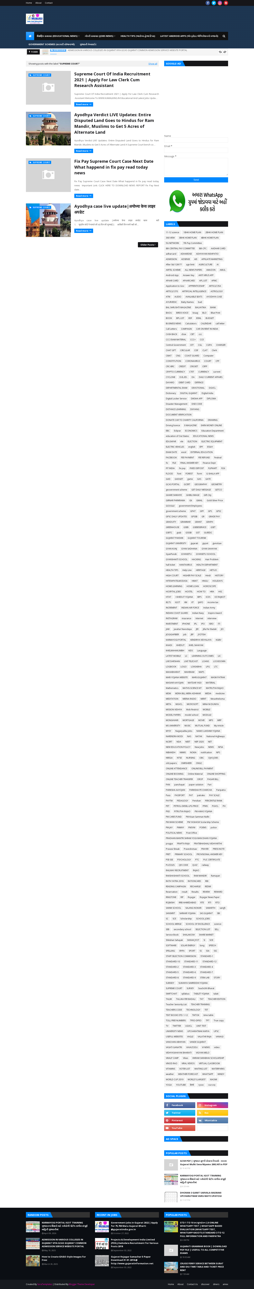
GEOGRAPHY (201, 484)
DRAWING (213, 420)
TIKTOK (195, 1015)
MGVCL (179, 704)
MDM (168, 693)
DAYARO (170, 382)
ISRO (211, 623)
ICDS (208, 596)
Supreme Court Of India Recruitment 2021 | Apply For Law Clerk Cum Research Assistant (112, 79)
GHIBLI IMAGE (192, 495)
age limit (190, 264)
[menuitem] (30, 36)
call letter (220, 323)
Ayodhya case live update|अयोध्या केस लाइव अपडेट (114, 209)
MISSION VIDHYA (174, 709)
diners (216, 1284)
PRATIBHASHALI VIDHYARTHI (208, 843)
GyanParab (171, 554)
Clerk (214, 350)
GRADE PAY (214, 516)
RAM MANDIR (200, 875)
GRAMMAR (185, 521)
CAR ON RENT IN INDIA (207, 328)
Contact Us (192, 1284)
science (217, 924)
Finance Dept (209, 462)
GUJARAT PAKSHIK (174, 537)
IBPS (199, 596)
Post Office (191, 832)
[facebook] (208, 3)
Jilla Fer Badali (210, 629)
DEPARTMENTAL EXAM (176, 387)
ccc (200, 334)
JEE (197, 629)
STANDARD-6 (189, 972)
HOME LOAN (193, 586)
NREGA (169, 757)
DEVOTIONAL (198, 387)
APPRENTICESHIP (197, 286)
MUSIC (188, 725)
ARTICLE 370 (172, 291)
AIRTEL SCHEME (173, 269)
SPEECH (212, 945)
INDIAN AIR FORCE (190, 607)
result (184, 891)
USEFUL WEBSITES (174, 1036)
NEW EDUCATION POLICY (178, 747)
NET (210, 741)
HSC (220, 591)
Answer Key (188, 275)
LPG (208, 666)
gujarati (194, 543)
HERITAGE (200, 570)
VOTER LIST (184, 1068)
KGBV (218, 639)
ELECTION (192, 441)
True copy (219, 1020)
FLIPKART (212, 468)
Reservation (171, 891)
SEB (167, 929)
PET (167, 806)
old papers (171, 763)
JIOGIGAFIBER (172, 634)
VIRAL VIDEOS (188, 1063)
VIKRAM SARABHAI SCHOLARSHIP (208, 1058)
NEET (187, 741)
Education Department (212, 430)
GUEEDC (208, 532)
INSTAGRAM (171, 618)
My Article (219, 725)
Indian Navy (198, 613)
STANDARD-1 (206, 956)
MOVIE (201, 720)
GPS (210, 511)
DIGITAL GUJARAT (188, 393)
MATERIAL (210, 682)
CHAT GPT (171, 350)
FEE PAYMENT (187, 457)
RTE (202, 902)
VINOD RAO (171, 1063)
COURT (207, 361)
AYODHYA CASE (214, 296)
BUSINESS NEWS (173, 323)
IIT (192, 602)
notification (206, 752)
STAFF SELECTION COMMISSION (181, 956)
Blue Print (215, 312)
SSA (207, 950)
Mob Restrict (192, 709)
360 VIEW (170, 237)
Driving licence (173, 425)
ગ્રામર (201, 1084)
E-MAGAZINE (190, 425)
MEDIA (208, 693)
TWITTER (177, 1025)
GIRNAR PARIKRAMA (175, 500)
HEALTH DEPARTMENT (207, 564)
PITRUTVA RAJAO (182, 811)
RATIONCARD (194, 881)
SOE (211, 940)
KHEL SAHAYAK (196, 645)
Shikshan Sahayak (174, 940)
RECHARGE (195, 886)
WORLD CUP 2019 (174, 1079)
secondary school (182, 929)
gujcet (205, 543)
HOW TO (201, 591)
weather (170, 1074)
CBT (192, 334)
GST (198, 532)
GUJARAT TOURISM (197, 537)
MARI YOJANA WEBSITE (177, 677)
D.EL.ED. (183, 377)
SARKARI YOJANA (187, 913)
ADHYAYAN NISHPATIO (207, 253)
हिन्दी (192, 1084)
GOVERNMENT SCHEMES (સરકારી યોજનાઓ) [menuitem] (52, 44)
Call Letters (171, 328)
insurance (186, 618)
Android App (172, 275)
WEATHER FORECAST (188, 1074)
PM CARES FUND (174, 816)
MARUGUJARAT (199, 677)
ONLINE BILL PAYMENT (202, 768)
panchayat (179, 784)
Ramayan (215, 875)
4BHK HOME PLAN (210, 237)
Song (202, 945)
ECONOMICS (191, 430)
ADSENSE (185, 259)
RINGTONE (171, 897)
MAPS (201, 672)
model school (191, 714)
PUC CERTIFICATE (211, 859)
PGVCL (215, 806)
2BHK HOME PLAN (214, 232)
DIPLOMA (211, 398)
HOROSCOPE (209, 586)
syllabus (185, 993)
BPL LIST (180, 318)
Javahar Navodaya (183, 629)
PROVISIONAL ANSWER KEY (209, 854)
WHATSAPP (207, 1074)
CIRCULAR (185, 350)
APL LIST (203, 280)
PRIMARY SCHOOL (183, 854)
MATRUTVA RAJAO (215, 688)
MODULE (207, 714)
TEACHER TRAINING (200, 1004)
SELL (217, 929)
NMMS (183, 752)
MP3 (211, 720)
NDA (179, 741)
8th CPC (203, 248)
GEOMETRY (216, 484)
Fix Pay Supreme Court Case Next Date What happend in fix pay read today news (113, 167)
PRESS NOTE (218, 848)
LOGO (184, 666)
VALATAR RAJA (204, 1036)
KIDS (191, 650)
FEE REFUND (204, 457)
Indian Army (209, 607)
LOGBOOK (171, 666)
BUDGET (210, 318)
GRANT (198, 521)
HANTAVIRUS (185, 564)
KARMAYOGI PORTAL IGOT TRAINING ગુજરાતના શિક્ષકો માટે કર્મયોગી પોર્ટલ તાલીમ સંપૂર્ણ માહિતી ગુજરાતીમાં (203, 1179)
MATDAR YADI (194, 682)
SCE (174, 918)
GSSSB (189, 532)
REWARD (218, 891)
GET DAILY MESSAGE (201, 489)
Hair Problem (211, 559)
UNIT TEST (201, 1025)
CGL (200, 344)
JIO (222, 629)
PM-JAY (169, 827)
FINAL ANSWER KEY (189, 462)
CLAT (205, 350)
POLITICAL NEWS (174, 832)
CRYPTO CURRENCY (175, 371)
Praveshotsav (190, 848)
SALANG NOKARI (193, 907)
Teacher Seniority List (176, 1004)
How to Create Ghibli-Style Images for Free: (80, 51)
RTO (217, 902)
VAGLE (190, 1036)
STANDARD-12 (210, 961)
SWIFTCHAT (171, 993)
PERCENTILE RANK (213, 800)
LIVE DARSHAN (173, 661)
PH (224, 806)
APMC (214, 280)
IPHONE (186, 623)
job (184, 634)
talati (216, 993)
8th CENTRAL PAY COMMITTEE (180, 248)
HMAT (195, 580)
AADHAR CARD (218, 248)
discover (205, 1284)
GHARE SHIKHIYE (174, 495)
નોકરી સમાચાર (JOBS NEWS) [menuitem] (99, 36)
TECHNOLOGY (193, 1009)
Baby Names (187, 302)
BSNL (198, 318)
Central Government (176, 344)
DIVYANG (194, 409)
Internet (199, 618)
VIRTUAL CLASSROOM (209, 1063)
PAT (191, 795)
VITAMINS (170, 1068)
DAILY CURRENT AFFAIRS (210, 377)
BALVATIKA (200, 307)
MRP (219, 720)
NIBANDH (170, 752)
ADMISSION (171, 259)
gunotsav (217, 543)
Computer (209, 355)
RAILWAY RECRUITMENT (177, 870)
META (168, 704)
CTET (191, 371)
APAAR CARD (172, 280)
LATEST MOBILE (173, 655)
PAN (168, 784)
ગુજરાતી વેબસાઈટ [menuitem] (88, 44)
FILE (174, 462)
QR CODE (183, 865)
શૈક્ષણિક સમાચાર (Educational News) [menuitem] (57, 36)
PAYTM (169, 800)
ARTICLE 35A (215, 286)
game (190, 479)
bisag (195, 312)
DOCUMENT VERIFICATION (178, 414)
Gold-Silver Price (215, 500)
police (214, 827)
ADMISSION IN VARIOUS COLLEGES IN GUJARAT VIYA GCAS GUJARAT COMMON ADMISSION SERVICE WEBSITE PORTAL (64, 1243)
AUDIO (178, 296)
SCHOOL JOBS (203, 918)
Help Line (187, 570)
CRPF (204, 366)
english (191, 446)
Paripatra (220, 789)
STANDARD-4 (206, 966)
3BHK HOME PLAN (188, 237)
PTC (197, 859)
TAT (202, 999)
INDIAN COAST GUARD (177, 613)
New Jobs (199, 747)
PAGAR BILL (213, 779)
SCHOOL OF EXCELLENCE (198, 924)
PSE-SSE (169, 859)
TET (206, 1009)
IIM (185, 602)
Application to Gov (175, 286)
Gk (190, 500)
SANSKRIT (170, 913)
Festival (218, 457)
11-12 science (172, 232)
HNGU (205, 580)
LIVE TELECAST (191, 661)
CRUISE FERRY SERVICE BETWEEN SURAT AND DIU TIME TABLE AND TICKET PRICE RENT (202, 1267)
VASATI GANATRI (174, 1047)
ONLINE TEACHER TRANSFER (179, 779)
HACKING (196, 559)
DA (193, 377)
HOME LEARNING (174, 586)
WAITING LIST (200, 1068)
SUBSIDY (170, 982)
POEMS (203, 827)
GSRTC (169, 532)
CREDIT (182, 366)
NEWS (211, 747)
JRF (192, 634)
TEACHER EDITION (216, 999)
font (179, 473)
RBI (206, 881)
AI (218, 264)
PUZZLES (170, 865)
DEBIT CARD (184, 382)
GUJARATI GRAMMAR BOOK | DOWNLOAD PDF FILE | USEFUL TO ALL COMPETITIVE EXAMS (203, 1250)
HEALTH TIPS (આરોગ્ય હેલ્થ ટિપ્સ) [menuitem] (138, 36)
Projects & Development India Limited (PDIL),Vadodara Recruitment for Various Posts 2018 (134, 1243)
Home (29, 2)
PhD (168, 811)
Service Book (172, 934)
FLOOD (169, 473)
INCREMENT (171, 607)
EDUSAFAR (171, 441)
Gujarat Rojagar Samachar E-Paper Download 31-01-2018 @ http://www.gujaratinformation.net (132, 1260)
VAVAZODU (192, 1047)
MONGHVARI (172, 720)
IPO (203, 623)
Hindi (208, 575)
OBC (201, 757)
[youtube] (179, 1128)
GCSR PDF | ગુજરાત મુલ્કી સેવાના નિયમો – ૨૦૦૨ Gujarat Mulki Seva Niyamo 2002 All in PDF (203, 1162)
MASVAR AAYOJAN (175, 682)
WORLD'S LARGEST (197, 1079)
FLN (223, 468)
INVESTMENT (172, 623)
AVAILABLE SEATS (194, 296)
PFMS (205, 806)
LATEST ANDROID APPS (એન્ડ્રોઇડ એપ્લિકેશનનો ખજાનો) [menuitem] (189, 36)
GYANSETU (186, 554)
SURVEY (190, 988)
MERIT (203, 698)
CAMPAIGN (186, 328)
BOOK (169, 318)
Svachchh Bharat (206, 988)
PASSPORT (180, 795)
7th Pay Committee (192, 243)
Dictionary (171, 393)
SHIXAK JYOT (193, 940)
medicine (220, 693)
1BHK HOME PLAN (192, 232)
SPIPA (182, 950)
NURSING (190, 757)
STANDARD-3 (189, 966)
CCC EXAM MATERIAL (176, 339)
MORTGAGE (188, 720)
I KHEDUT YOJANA (184, 596)
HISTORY (219, 575)
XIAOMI (213, 1079)
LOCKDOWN (219, 661)
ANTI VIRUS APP (206, 275)
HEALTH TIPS (172, 570)
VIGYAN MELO (202, 1052)
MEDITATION (172, 698)
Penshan (196, 800)
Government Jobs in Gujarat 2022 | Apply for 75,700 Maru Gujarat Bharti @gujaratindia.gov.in (134, 1226)
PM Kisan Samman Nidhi (197, 816)
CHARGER (220, 344)
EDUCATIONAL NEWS (203, 436)
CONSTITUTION (173, 361)
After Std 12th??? (174, 264)
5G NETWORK (172, 243)
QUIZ (194, 865)
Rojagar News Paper (210, 897)
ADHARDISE (186, 253)
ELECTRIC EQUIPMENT (211, 441)
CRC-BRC (170, 366)
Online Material (195, 773)
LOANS (205, 661)
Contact (49, 2)
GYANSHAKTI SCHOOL (176, 559)
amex (225, 1284)
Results (195, 891)
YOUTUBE (181, 1084)
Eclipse (177, 430)
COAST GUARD (192, 355)
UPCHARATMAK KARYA (198, 1031)
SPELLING (170, 950)
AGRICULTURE (205, 264)
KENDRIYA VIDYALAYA (200, 639)
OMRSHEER (186, 763)
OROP (200, 779)
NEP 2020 (199, 741)
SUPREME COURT (174, 988)
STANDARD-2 (172, 966)
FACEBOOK (171, 457)
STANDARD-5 (172, 972)
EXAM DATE (171, 452)
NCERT (169, 741)
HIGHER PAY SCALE (192, 575)
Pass (168, 795)
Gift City (207, 495)
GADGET (179, 479)
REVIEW (206, 891)
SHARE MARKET (206, 934)
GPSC (218, 511)
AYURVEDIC (171, 302)
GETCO (218, 489)
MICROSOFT (192, 704)
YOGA (169, 1084)
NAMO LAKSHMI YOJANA (208, 731)
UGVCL (188, 1025)
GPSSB (194, 516)
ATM (168, 296)
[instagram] (220, 3)
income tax (213, 602)
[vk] (212, 1120)
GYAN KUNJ (171, 548)
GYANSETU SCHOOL (205, 554)
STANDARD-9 (189, 977)
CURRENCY (203, 371)
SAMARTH (210, 907)
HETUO (213, 570)
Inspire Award (215, 613)
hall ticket (170, 564)
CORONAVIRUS (192, 361)
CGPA (209, 344)
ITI (219, 623)
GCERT (187, 484)
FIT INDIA (170, 468)
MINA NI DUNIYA (211, 704)
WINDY (221, 1074)
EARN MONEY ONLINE (211, 425)
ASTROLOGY (217, 291)
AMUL (222, 269)
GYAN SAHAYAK (209, 548)
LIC (219, 655)
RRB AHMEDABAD (187, 902)
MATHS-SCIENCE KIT (192, 688)
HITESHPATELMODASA (176, 580)
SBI (218, 913)
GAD (168, 479)
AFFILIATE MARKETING (212, 259)
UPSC (216, 1031)
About (38, 2)
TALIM (169, 999)
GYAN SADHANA (189, 548)
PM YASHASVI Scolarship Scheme (203, 822)
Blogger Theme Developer (82, 1284)
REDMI (208, 886)
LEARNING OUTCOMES (203, 655)
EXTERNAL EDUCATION (202, 452)
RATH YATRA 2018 (175, 881)
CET (192, 344)
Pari (209, 784)
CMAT (169, 355)
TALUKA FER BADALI (185, 999)
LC (186, 655)
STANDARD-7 (206, 972)
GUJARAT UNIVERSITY (176, 543)
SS (201, 950)
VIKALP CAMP (172, 1058)
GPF (202, 511)
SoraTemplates (44, 1284)
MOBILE (206, 709)
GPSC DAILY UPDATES (176, 516)
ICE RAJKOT (220, 596)
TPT (207, 1020)
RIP (182, 897)
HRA (212, 591)
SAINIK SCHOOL (173, 907)
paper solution (196, 784)
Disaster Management (176, 403)
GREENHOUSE (172, 527)
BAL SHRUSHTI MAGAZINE (178, 307)
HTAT (168, 596)
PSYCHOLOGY (184, 859)
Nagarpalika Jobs (183, 731)
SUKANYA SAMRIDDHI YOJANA (193, 982)
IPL (195, 623)
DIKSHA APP (197, 398)
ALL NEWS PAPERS (193, 269)
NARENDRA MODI (174, 736)
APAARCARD (189, 280)
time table (208, 1015)
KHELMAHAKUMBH (175, 650)
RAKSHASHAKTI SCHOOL (178, 875)
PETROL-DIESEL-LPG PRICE (186, 806)
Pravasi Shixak (173, 848)
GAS (199, 479)
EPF (201, 446)
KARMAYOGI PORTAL (176, 639)
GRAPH (209, 521)
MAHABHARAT (173, 672)
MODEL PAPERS (173, 714)
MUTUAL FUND (202, 725)
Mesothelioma (218, 698)
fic (167, 462)
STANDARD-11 (191, 961)
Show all (152, 63)
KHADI (169, 645)
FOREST (189, 473)
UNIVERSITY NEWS (174, 1031)
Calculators (190, 323)
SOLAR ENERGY (188, 945)
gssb (179, 532)
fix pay (182, 468)
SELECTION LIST (202, 929)
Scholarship (186, 918)
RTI (209, 902)
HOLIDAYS (218, 580)
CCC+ (193, 339)
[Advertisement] (196, 94)
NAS (189, 736)
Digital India (207, 393)
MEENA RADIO (189, 698)
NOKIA (193, 752)
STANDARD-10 (173, 961)
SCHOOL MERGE (173, 924)
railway (205, 865)
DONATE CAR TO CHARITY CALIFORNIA (185, 420)
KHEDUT (180, 645)
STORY (217, 977)
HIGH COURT (172, 575)
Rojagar (191, 897)
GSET (213, 527)
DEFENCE (199, 382)
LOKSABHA (196, 666)
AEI (195, 259)
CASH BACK (171, 334)
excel (183, 452)
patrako (201, 795)
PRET (168, 854)
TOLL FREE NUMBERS (176, 1020)
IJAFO (200, 602)
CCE (202, 339)
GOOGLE (170, 505)
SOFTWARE (171, 945)
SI (204, 940)
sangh (222, 907)
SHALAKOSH (189, 934)
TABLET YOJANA (201, 993)
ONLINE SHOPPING (216, 773)
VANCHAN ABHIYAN (175, 1041)
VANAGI (219, 1036)
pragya (169, 843)
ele (181, 441)
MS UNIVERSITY (173, 725)
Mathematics (172, 688)
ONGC (199, 763)
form (199, 473)
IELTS (168, 602)
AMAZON (210, 269)
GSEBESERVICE (199, 527)
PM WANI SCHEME (174, 822)
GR (203, 516)
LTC (216, 666)
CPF (217, 361)
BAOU (169, 312)
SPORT (192, 950)
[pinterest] (226, 3)
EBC (168, 430)
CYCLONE (170, 377)
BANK (213, 307)
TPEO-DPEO (195, 1020)
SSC (215, 950)
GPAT (193, 511)
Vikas (185, 1058)
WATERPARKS (218, 1068)
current (216, 371)
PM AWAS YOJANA (203, 811)
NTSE (179, 757)
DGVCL (212, 387)
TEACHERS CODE (174, 1009)
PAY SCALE (214, 795)
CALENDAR (206, 323)
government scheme (176, 511)
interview (212, 618)
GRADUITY (171, 521)
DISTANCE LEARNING (176, 409)
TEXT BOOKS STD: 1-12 (177, 1015)
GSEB (186, 527)
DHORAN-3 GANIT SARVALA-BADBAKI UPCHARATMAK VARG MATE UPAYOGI (201, 1194)
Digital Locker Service (176, 398)
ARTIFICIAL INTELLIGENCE (194, 291)
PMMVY (180, 827)
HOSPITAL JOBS (173, 591)
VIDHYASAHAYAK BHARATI (179, 1052)
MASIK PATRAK (218, 677)
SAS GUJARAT (206, 913)
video (217, 1047)
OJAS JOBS (213, 757)
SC (167, 918)
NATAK (198, 736)
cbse (183, 334)
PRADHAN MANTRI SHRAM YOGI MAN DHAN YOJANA (191, 838)
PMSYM (191, 827)
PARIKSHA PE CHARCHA (200, 789)
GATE (208, 479)
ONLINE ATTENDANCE (176, 768)
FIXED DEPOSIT (197, 468)
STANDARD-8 (172, 977)
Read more (82, 104)
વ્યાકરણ (211, 1084)
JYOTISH (202, 634)
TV (167, 1025)
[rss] (212, 1113)
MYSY (168, 731)
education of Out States (177, 436)
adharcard (171, 253)
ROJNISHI (170, 902)
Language (202, 650)
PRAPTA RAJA (183, 843)
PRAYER (205, 848)
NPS (218, 752)
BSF (190, 318)
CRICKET (194, 366)
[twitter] (214, 3)
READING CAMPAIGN (176, 886)
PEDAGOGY (182, 800)
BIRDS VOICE (182, 312)
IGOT (177, 602)
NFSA (220, 747)
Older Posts (147, 244)
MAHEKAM (189, 672)
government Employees (190, 505)
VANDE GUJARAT (198, 1041)
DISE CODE (197, 403)
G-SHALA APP (212, 473)
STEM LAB (204, 977)
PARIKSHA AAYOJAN (175, 789)
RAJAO (196, 870)
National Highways (215, 736)
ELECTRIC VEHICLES (175, 446)
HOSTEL (189, 591)
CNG (178, 355)
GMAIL (199, 500)
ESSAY (210, 446)
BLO (204, 312)
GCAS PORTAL (173, 484)
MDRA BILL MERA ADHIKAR (188, 693)
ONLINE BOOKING (175, 773)
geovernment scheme (176, 489)
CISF (196, 350)
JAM (168, 629)
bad (200, 302)
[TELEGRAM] (212, 1128)
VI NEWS (206, 1047)
